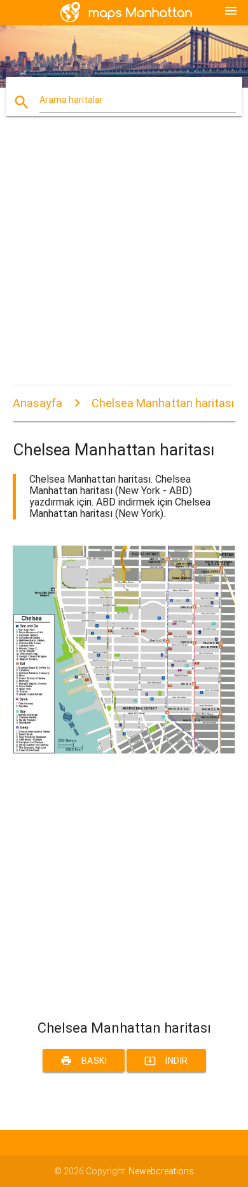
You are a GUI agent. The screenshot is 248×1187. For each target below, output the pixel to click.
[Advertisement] (124, 262)
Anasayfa (37, 403)
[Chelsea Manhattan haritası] (124, 751)
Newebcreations (161, 1171)
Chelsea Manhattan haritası (163, 403)
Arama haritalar (71, 100)
